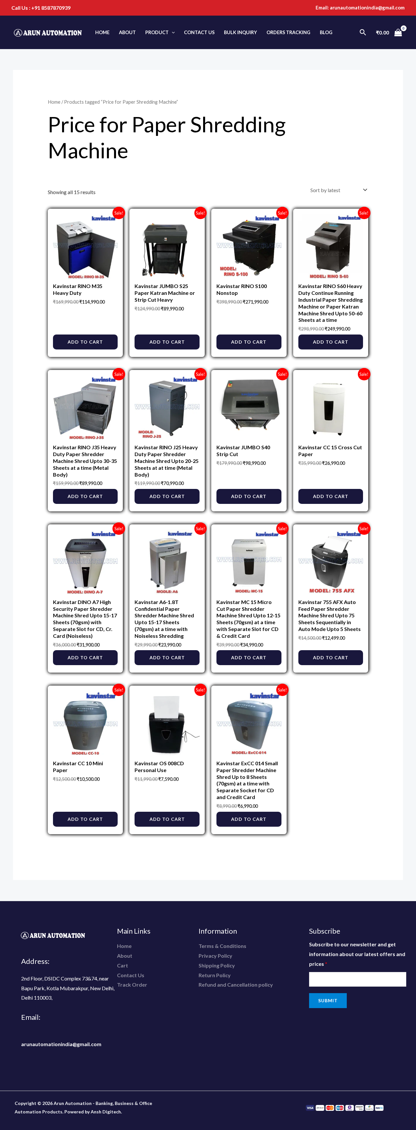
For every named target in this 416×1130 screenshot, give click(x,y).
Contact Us (199, 32)
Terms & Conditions (222, 946)
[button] (172, 32)
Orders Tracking (288, 32)
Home (102, 32)
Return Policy (215, 975)
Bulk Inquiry (240, 32)
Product (157, 32)
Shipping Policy (217, 965)
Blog (326, 32)
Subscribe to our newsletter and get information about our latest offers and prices (357, 953)
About (127, 32)
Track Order (132, 984)
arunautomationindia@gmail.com (367, 7)
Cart (122, 965)
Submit (328, 1000)
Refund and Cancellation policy (236, 984)
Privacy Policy (215, 956)
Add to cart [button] (85, 342)
